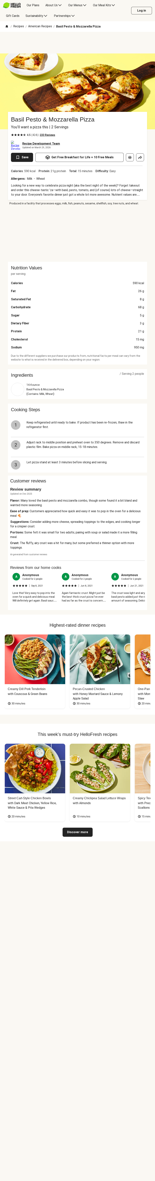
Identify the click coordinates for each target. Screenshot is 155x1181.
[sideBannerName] (77, 233)
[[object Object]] (130, 157)
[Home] (7, 26)
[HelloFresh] (12, 5)
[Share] (140, 157)
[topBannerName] (77, 42)
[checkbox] (12, 134)
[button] (77, 375)
